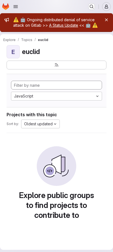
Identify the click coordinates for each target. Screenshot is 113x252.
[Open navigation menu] (15, 6)
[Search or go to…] (91, 6)
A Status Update (63, 25)
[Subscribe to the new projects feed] (56, 65)
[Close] (106, 20)
